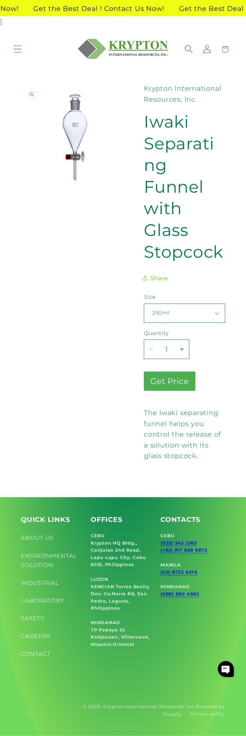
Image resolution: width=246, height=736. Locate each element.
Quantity (156, 333)
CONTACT (35, 653)
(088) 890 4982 (179, 594)
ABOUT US (37, 537)
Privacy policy (207, 714)
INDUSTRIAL (40, 583)
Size (149, 297)
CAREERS (35, 636)
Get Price (169, 381)
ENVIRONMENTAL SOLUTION (49, 560)
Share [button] (159, 278)
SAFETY (32, 618)
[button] (17, 49)
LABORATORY (42, 600)
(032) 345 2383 (178, 543)
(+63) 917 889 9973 (183, 550)
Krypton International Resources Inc (148, 706)
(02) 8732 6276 (179, 572)
